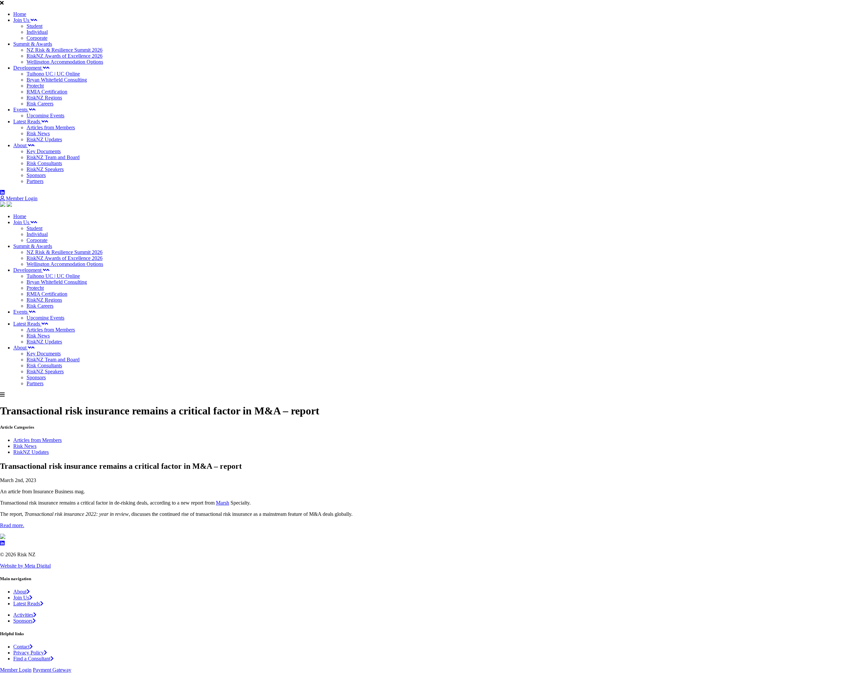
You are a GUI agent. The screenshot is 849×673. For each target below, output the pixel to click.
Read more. (12, 525)
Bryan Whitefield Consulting (57, 80)
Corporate (37, 38)
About (20, 145)
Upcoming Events (45, 115)
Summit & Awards (32, 44)
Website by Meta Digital (25, 566)
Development (28, 68)
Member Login (21, 198)
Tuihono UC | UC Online (53, 74)
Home (19, 14)
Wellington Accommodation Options (65, 62)
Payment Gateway (52, 670)
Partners (35, 181)
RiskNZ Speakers (45, 169)
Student (34, 26)
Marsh (222, 503)
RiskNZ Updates (44, 139)
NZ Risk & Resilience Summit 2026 (64, 50)
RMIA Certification (47, 91)
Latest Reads (27, 121)
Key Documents (44, 151)
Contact (21, 646)
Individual (37, 32)
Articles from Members (51, 127)
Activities (23, 615)
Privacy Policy (28, 652)
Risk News (38, 133)
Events (21, 109)
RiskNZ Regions (44, 97)
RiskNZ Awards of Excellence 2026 (64, 56)
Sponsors (36, 175)
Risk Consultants (44, 163)
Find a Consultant (31, 658)
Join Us (22, 20)
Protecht (35, 86)
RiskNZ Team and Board (53, 157)
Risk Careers (40, 103)
